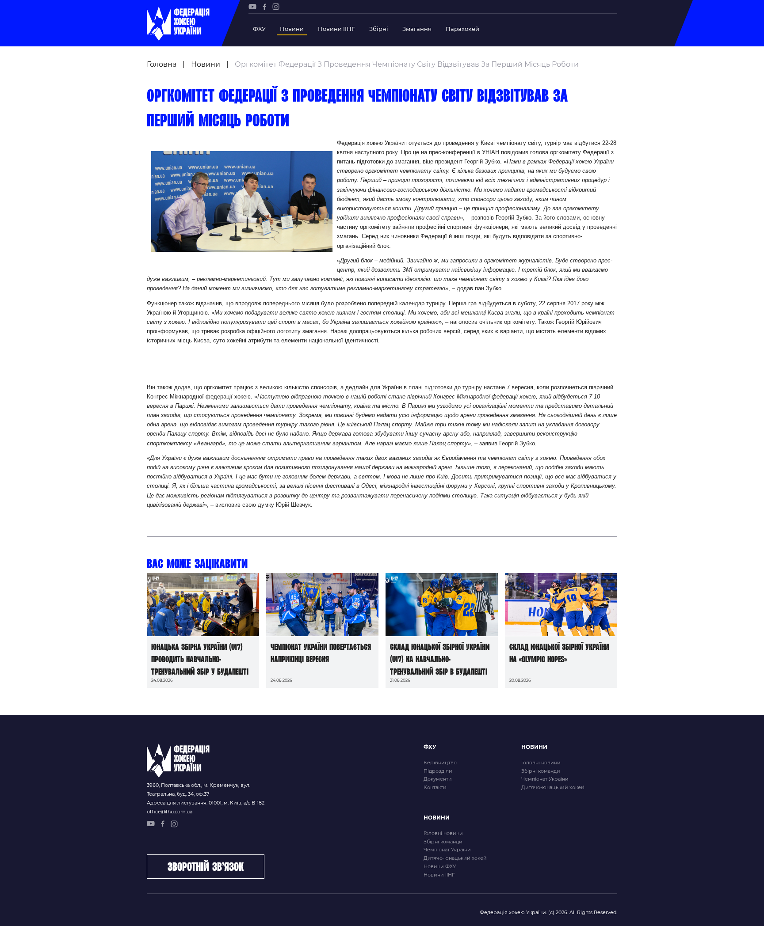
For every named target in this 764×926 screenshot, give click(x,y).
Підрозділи (438, 771)
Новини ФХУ (440, 866)
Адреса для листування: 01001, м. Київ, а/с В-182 (205, 803)
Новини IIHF (336, 28)
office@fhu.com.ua (169, 811)
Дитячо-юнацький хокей (552, 787)
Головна (161, 64)
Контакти (435, 787)
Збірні (378, 28)
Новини (292, 28)
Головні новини (541, 762)
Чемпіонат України (545, 779)
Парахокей (462, 28)
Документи (438, 779)
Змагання (417, 28)
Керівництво (440, 762)
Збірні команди (540, 771)
